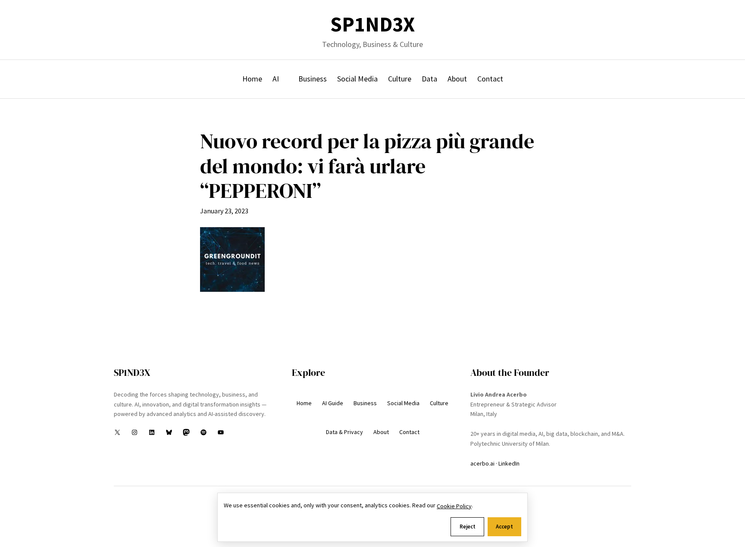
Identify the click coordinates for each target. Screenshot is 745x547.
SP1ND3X (372, 24)
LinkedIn (509, 463)
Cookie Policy (454, 506)
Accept (504, 526)
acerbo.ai (482, 463)
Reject (468, 526)
